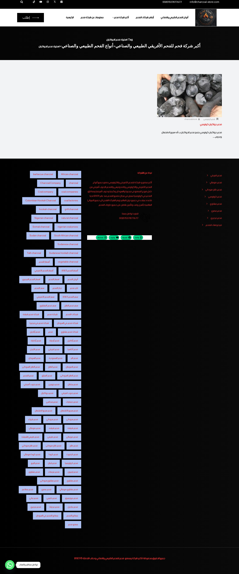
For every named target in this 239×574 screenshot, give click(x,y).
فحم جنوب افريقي (70, 393)
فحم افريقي (216, 175)
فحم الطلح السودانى (31, 367)
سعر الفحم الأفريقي (45, 297)
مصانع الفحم (72, 516)
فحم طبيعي (52, 437)
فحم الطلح (53, 367)
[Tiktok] (34, 2)
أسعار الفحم (44, 262)
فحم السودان (35, 358)
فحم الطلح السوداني (69, 376)
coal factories (71, 201)
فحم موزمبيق (71, 498)
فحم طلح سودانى (53, 446)
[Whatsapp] (10, 565)
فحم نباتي (33, 498)
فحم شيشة (73, 428)
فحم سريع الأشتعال (69, 411)
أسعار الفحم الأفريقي (44, 271)
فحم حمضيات (72, 402)
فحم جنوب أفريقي (32, 384)
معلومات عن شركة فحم (92, 17)
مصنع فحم (73, 524)
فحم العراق (47, 376)
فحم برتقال (73, 384)
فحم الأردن (35, 349)
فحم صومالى (35, 428)
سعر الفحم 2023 (70, 297)
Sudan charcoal (38, 236)
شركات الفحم (72, 314)
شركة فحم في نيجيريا (39, 323)
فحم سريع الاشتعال (43, 411)
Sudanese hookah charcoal (63, 253)
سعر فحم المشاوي (48, 306)
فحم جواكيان (47, 393)
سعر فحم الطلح (71, 306)
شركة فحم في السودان (67, 323)
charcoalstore (191, 119)
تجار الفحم (57, 288)
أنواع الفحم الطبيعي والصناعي (174, 17)
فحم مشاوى (34, 472)
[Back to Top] (232, 568)
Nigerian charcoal (43, 218)
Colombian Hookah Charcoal (40, 201)
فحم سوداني (52, 419)
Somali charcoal (41, 227)
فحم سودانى (72, 419)
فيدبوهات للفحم (214, 225)
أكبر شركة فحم (121, 17)
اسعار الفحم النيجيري (31, 279)
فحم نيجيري (216, 218)
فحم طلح (74, 446)
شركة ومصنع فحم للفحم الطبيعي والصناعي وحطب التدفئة (110, 558)
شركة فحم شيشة (31, 314)
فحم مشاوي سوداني (49, 481)
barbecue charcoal (43, 174)
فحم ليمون (73, 472)
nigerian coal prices (68, 227)
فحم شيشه (54, 428)
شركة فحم (52, 314)
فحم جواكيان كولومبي (211, 124)
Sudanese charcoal (68, 244)
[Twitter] (55, 2)
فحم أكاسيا (73, 349)
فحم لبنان (52, 463)
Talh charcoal (34, 253)
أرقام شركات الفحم (145, 17)
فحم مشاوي (216, 204)
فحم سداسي (52, 402)
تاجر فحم (74, 288)
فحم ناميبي (52, 498)
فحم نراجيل (73, 507)
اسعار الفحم (53, 279)
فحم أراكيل (73, 341)
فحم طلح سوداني (213, 190)
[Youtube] (41, 2)
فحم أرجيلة (54, 341)
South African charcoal (66, 236)
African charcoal (69, 174)
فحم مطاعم (27, 489)
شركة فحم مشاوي (69, 332)
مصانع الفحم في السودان (47, 516)
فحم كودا (53, 454)
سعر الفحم (39, 288)
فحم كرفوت (72, 454)
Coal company (45, 192)
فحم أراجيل (35, 332)
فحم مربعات (53, 472)
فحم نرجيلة (54, 507)
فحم (50, 332)
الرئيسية (70, 17)
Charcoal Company (50, 183)
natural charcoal (69, 218)
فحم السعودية (55, 358)
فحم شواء (33, 419)
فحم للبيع (35, 463)
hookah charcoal (48, 209)
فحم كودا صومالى (32, 454)
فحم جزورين (53, 384)
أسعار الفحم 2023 (70, 271)
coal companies (69, 192)
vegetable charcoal (68, 262)
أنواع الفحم (73, 279)
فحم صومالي (216, 182)
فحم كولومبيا (71, 463)
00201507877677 (172, 2)
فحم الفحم (28, 376)
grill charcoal (71, 209)
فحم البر (74, 358)
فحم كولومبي (209, 119)
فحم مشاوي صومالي (69, 489)
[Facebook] (61, 2)
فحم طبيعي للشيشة (30, 437)
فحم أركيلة (36, 341)
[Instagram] (48, 2)
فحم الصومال (72, 367)
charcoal (73, 183)
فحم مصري (216, 211)
